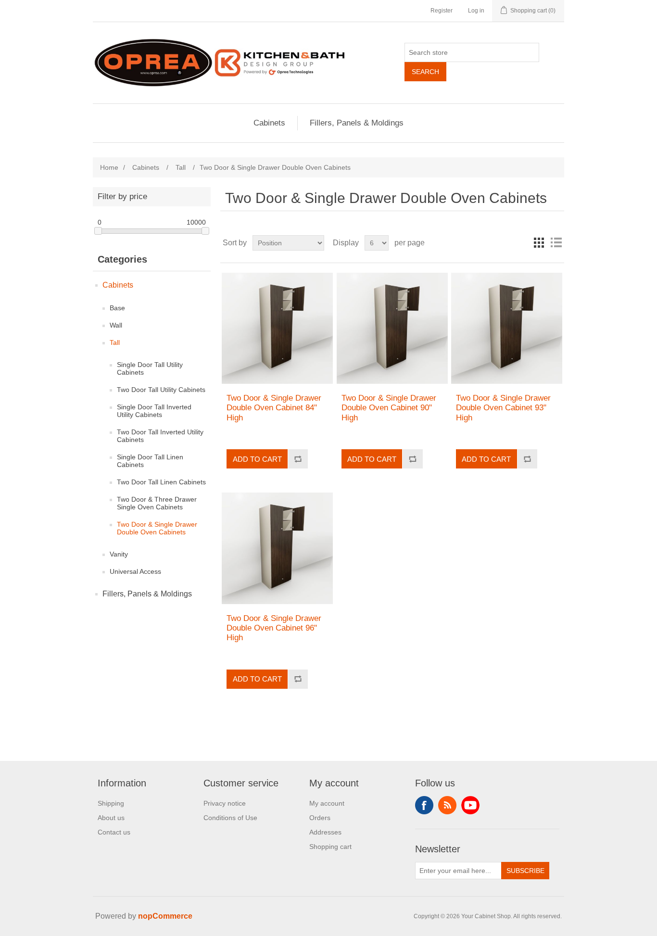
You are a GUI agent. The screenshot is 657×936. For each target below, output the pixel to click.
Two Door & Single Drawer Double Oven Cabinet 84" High (274, 407)
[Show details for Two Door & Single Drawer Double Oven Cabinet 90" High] (392, 328)
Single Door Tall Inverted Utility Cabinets (154, 410)
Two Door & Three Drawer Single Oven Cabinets (157, 503)
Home (109, 167)
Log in (476, 10)
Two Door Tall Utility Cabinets (161, 389)
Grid (538, 243)
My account (326, 803)
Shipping (111, 803)
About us (111, 818)
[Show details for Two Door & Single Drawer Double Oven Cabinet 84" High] (277, 328)
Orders (319, 818)
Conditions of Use (230, 818)
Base (117, 308)
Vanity (119, 554)
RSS (447, 805)
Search (425, 72)
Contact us (114, 832)
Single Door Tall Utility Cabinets (150, 368)
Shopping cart (330, 846)
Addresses (325, 832)
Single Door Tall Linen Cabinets (150, 460)
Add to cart (257, 459)
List (556, 243)
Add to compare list (298, 458)
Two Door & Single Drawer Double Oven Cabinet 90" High (388, 407)
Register (441, 10)
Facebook (424, 805)
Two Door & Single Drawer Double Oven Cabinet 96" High (274, 628)
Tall (115, 342)
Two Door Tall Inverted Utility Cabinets (160, 435)
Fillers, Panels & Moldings (357, 122)
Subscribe (525, 870)
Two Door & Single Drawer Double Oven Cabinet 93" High (503, 407)
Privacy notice (224, 803)
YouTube (470, 805)
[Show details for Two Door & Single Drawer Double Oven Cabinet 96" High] (277, 548)
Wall (116, 325)
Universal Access (135, 571)
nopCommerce (165, 916)
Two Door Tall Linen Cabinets (161, 482)
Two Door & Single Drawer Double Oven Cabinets (157, 528)
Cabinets (269, 122)
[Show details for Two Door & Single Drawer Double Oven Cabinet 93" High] (506, 328)
